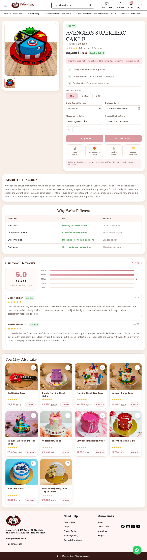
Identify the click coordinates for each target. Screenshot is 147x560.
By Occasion (67, 14)
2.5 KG (85, 95)
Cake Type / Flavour (76, 103)
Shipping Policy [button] (71, 535)
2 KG (71, 95)
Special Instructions (115, 116)
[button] (5, 5)
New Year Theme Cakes (120, 14)
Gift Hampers (136, 14)
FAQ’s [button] (66, 526)
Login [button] (100, 522)
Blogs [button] (101, 535)
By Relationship (34, 14)
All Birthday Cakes (83, 14)
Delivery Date (112, 103)
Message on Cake (75, 116)
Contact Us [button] (69, 522)
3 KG (98, 95)
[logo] (23, 5)
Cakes (6, 14)
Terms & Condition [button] (73, 540)
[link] (90, 5)
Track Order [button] (103, 526)
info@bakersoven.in (16, 538)
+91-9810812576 (14, 544)
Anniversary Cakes (50, 14)
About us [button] (102, 531)
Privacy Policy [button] (70, 531)
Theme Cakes (18, 14)
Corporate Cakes (100, 14)
